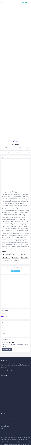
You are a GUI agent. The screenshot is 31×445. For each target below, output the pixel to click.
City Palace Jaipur (24, 439)
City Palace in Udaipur (15, 439)
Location (3, 428)
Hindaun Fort (11, 442)
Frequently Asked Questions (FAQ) (8, 418)
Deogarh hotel (8, 441)
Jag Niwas (23, 442)
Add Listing (3, 425)
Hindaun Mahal (17, 442)
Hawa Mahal (23, 441)
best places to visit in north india (12, 437)
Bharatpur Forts (23, 437)
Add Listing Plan (5, 426)
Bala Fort (3, 437)
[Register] (26, 2)
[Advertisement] (15, 174)
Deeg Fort (3, 441)
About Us (3, 416)
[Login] (23, 2)
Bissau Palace (6, 439)
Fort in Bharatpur (16, 441)
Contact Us (3, 420)
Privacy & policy (4, 422)
